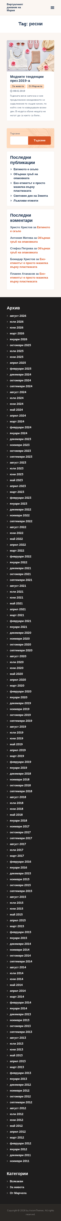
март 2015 (17, 926)
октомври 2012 (20, 1096)
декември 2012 (20, 1084)
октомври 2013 (20, 1026)
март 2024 (17, 421)
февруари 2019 (20, 762)
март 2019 (17, 756)
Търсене (15, 133)
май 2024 (16, 409)
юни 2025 (16, 357)
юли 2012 (16, 1114)
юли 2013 (16, 1043)
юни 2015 (16, 908)
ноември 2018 (19, 779)
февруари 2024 (20, 427)
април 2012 (18, 1131)
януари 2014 (18, 1008)
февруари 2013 (20, 1073)
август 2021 (18, 585)
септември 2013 (21, 1032)
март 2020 (17, 685)
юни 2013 (16, 1049)
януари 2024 (18, 433)
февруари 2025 (20, 368)
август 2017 (18, 844)
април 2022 (18, 544)
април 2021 (18, 609)
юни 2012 (16, 1120)
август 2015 (18, 897)
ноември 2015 (19, 879)
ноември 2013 (19, 1020)
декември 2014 (20, 943)
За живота (18, 86)
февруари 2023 (20, 497)
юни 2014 (16, 979)
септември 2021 (21, 580)
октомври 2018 (20, 785)
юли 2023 (16, 468)
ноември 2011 (19, 1161)
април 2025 (18, 362)
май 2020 (16, 673)
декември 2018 (20, 773)
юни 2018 (16, 808)
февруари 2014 (20, 1002)
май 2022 (16, 538)
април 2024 (18, 415)
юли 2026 (17, 321)
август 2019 (18, 726)
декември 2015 (20, 873)
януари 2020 (18, 697)
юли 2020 (17, 662)
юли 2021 (16, 591)
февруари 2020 (20, 691)
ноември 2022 (20, 515)
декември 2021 (20, 568)
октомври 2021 (20, 574)
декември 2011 (20, 1155)
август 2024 (18, 392)
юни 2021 (16, 597)
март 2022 (17, 550)
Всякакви (16, 1181)
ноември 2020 (20, 638)
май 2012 (16, 1125)
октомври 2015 (20, 885)
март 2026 (17, 333)
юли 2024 (17, 398)
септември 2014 (21, 961)
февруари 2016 (20, 861)
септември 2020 (21, 650)
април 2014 (18, 990)
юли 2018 (16, 803)
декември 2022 (20, 509)
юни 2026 (16, 327)
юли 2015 (16, 902)
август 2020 (18, 656)
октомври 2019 (20, 715)
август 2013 (18, 1037)
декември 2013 (20, 1014)
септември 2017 (21, 838)
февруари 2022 (20, 556)
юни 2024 (16, 403)
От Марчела (35, 86)
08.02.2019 (19, 91)
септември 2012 (21, 1102)
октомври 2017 (20, 832)
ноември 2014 (19, 949)
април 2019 (18, 750)
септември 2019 (21, 720)
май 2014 (16, 985)
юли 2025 (17, 351)
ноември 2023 (19, 445)
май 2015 (16, 914)
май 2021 (16, 603)
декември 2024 (20, 374)
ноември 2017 (19, 826)
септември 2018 (21, 791)
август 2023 (18, 462)
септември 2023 (21, 456)
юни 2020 (16, 668)
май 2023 (16, 480)
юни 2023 (16, 474)
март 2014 (17, 996)
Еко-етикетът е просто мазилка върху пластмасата (29, 186)
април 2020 (18, 679)
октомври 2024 (20, 380)
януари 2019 (18, 767)
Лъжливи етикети (26, 200)
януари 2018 (18, 820)
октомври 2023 (20, 450)
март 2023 (17, 492)
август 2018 (18, 797)
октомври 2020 (20, 644)
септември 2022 (21, 521)
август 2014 (18, 967)
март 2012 (17, 1137)
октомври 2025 (20, 345)
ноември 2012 (19, 1090)
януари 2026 (18, 339)
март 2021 (17, 615)
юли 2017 (16, 850)
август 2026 (18, 315)
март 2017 (17, 855)
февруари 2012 (20, 1143)
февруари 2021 (20, 621)
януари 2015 (18, 938)
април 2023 (18, 486)
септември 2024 (21, 386)
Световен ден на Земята (31, 195)
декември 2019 (20, 703)
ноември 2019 (19, 709)
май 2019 (16, 744)
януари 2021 (18, 627)
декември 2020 (20, 632)
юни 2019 (16, 738)
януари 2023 (18, 503)
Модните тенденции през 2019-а (27, 79)
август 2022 (18, 527)
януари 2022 (18, 562)
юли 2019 (16, 732)
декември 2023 (20, 439)
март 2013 (17, 1067)
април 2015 (18, 920)
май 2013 (16, 1055)
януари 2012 (18, 1149)
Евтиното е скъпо (26, 169)
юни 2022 (16, 533)
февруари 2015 (20, 932)
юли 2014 (16, 973)
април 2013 (18, 1061)
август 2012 (18, 1108)
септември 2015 (21, 891)
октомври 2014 (20, 955)
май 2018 (16, 814)
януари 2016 (18, 867)
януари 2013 (18, 1078)
